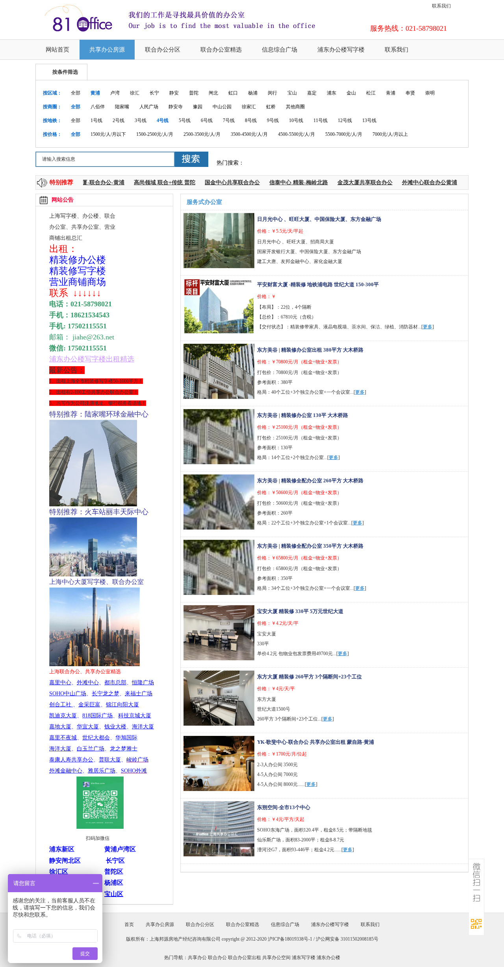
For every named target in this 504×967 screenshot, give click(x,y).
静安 (174, 93)
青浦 (390, 93)
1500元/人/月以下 (108, 134)
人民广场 (148, 106)
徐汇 (134, 93)
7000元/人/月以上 (390, 134)
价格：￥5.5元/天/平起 (280, 231)
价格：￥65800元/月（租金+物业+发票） (299, 558)
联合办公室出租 (244, 957)
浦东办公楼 (328, 957)
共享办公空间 (276, 957)
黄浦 (95, 93)
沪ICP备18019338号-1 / (292, 939)
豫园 (197, 106)
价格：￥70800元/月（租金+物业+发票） (299, 362)
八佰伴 (98, 106)
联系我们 (441, 6)
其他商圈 (295, 106)
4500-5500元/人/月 (296, 134)
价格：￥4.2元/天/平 (277, 623)
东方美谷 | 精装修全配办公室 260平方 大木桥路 (310, 481)
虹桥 (271, 106)
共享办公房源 (107, 49)
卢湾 (115, 93)
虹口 (233, 93)
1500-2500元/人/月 (154, 134)
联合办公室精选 (221, 49)
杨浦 (253, 93)
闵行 (272, 93)
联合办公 (217, 957)
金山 (351, 93)
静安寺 (176, 106)
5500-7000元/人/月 (343, 134)
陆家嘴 (122, 106)
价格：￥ (266, 296)
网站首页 (57, 49)
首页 (129, 924)
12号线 (345, 120)
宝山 (292, 93)
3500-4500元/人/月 (249, 134)
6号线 (207, 120)
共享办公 (197, 957)
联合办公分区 (162, 49)
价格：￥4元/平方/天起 (280, 819)
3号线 (140, 120)
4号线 (163, 120)
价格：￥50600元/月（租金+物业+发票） (299, 492)
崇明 (430, 93)
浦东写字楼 (303, 957)
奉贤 (410, 93)
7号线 (229, 120)
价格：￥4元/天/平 (276, 688)
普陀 (193, 93)
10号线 (296, 120)
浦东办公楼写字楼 (341, 49)
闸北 (213, 93)
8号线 (251, 120)
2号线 (118, 120)
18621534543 (89, 315)
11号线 (320, 120)
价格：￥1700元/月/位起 (282, 754)
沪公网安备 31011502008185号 (347, 939)
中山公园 (222, 106)
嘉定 (312, 93)
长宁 (154, 93)
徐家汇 (249, 106)
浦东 (331, 93)
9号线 (273, 120)
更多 (427, 327)
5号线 (185, 120)
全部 (75, 93)
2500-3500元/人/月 (201, 134)
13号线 (369, 120)
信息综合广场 (279, 49)
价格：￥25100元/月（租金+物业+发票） (299, 427)
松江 (371, 93)
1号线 (96, 120)
